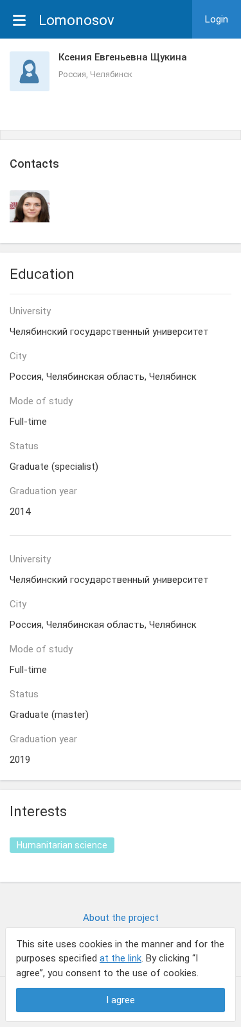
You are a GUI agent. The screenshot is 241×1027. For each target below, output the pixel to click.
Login (216, 19)
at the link (120, 958)
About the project (121, 918)
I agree (120, 1000)
